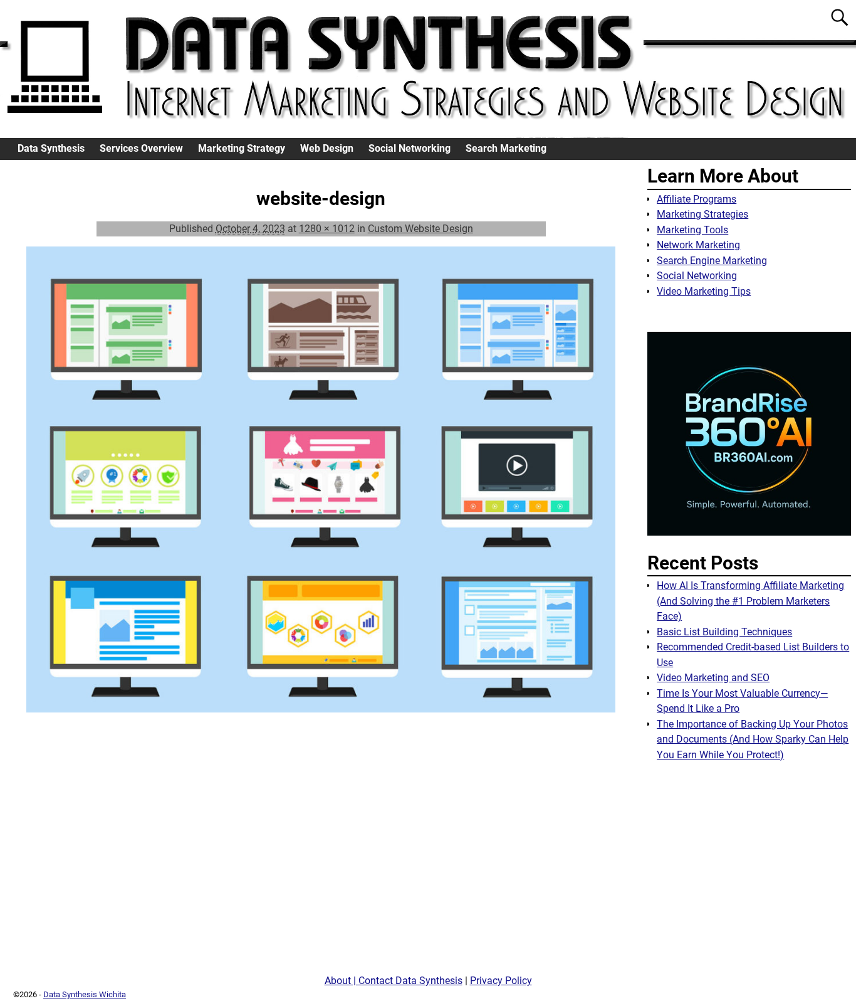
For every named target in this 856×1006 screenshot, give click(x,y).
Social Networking (409, 148)
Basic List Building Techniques (724, 632)
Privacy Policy (501, 981)
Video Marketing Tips (704, 291)
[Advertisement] (749, 872)
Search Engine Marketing (712, 261)
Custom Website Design (420, 229)
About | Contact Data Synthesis (393, 981)
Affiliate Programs (696, 199)
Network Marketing (698, 245)
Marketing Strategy (241, 148)
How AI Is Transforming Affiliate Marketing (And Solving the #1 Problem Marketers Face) (750, 601)
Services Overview (141, 148)
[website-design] (320, 487)
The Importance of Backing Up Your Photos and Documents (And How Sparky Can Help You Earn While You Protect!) (752, 739)
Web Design (326, 148)
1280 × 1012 (327, 229)
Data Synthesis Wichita (84, 994)
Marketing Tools (692, 230)
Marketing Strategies (702, 214)
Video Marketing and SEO (713, 678)
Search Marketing (506, 148)
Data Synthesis (51, 148)
